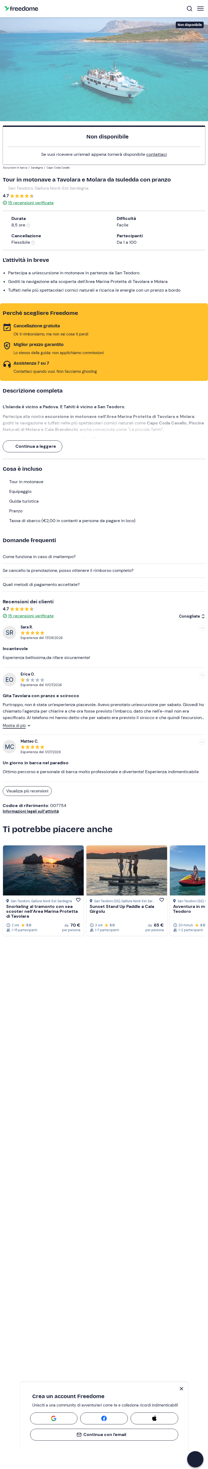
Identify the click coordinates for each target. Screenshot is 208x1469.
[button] (195, 1459)
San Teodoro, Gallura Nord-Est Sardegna (48, 188)
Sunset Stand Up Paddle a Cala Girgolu (122, 909)
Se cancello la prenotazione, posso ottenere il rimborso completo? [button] (68, 570)
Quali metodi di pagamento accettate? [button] (41, 584)
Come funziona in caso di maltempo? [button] (39, 556)
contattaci (156, 154)
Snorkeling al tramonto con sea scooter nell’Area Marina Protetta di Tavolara (42, 911)
